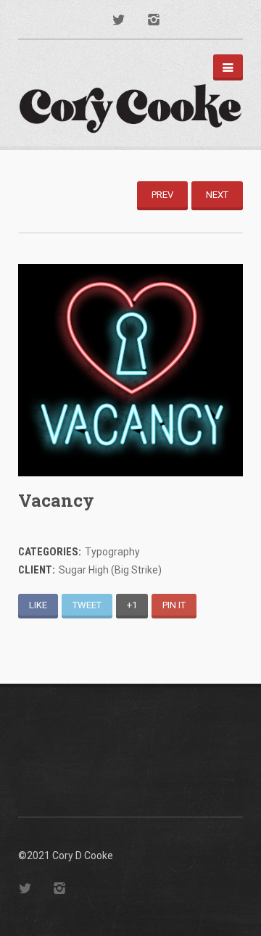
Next (217, 194)
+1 (132, 605)
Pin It (174, 605)
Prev (162, 194)
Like (38, 605)
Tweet (87, 605)
